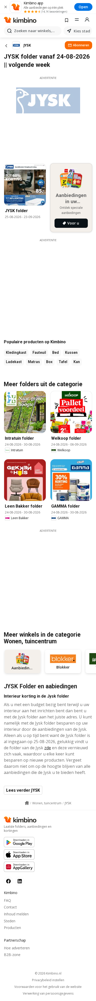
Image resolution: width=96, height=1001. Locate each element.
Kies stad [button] (82, 31)
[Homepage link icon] (27, 803)
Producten (12, 927)
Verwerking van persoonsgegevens (48, 993)
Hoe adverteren (17, 947)
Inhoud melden (16, 914)
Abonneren (81, 45)
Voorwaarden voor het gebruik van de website (48, 987)
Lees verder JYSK (23, 790)
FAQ (7, 900)
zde (47, 748)
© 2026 (48, 973)
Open (83, 6)
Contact (10, 907)
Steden (9, 920)
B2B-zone (12, 954)
